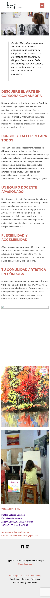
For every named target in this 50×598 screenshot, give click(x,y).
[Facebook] (22, 547)
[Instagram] (27, 547)
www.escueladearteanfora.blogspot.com (19, 535)
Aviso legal (14, 576)
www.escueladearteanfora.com (15, 532)
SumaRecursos (25, 564)
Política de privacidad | (31, 576)
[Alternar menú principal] (42, 5)
